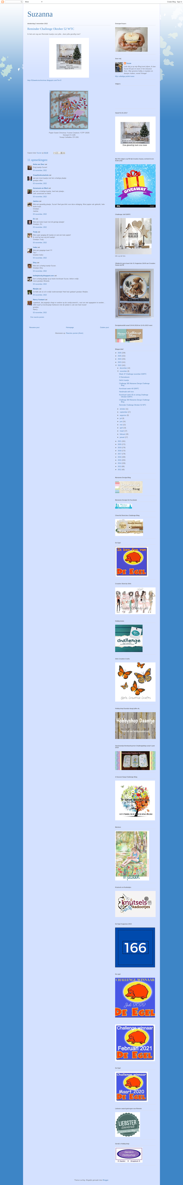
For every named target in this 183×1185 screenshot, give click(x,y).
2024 (120, 359)
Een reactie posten (37, 317)
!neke (35, 247)
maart (122, 431)
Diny (34, 263)
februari (123, 434)
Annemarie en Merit (40, 188)
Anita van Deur (38, 164)
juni (121, 421)
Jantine (36, 201)
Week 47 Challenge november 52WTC (133, 374)
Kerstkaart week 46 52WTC (129, 388)
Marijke (36, 289)
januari (122, 437)
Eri (34, 219)
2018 (120, 451)
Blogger (105, 1180)
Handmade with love (126, 392)
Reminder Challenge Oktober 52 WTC (132, 405)
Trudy (35, 232)
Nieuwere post (34, 327)
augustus (123, 415)
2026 (120, 353)
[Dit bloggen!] (57, 153)
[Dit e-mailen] (54, 153)
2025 (120, 356)
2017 (120, 454)
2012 (120, 469)
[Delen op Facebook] (61, 153)
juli (121, 418)
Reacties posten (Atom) (74, 333)
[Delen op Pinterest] (64, 153)
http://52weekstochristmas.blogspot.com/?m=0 (44, 80)
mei (121, 425)
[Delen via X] (59, 153)
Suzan (128, 63)
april (121, 428)
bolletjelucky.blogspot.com (43, 276)
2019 (120, 448)
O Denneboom (124, 377)
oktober (123, 409)
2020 (120, 444)
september (124, 412)
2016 (120, 457)
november (123, 371)
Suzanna (40, 14)
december (123, 368)
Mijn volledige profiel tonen (124, 76)
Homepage (70, 327)
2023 (120, 362)
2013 (120, 466)
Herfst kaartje (124, 380)
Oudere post (104, 327)
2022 (120, 365)
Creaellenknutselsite (41, 175)
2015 (120, 460)
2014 (120, 463)
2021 (120, 441)
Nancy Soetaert (39, 300)
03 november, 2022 (40, 170)
